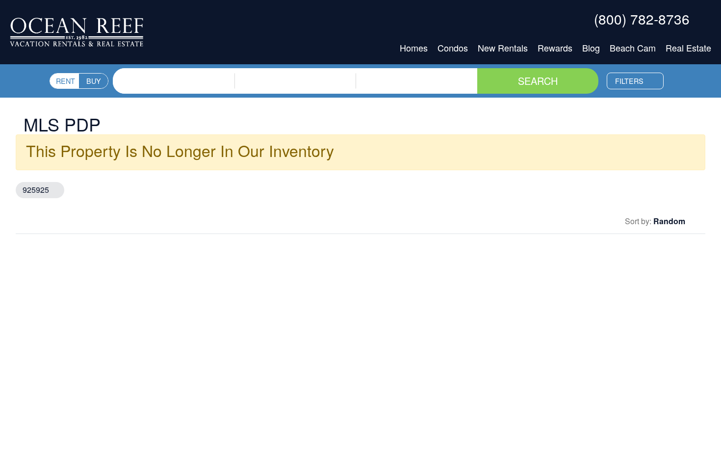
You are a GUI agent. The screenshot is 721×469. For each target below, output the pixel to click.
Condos (453, 47)
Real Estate (688, 47)
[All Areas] (295, 74)
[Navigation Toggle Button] (703, 18)
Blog (591, 47)
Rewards (555, 47)
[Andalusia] (295, 98)
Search (538, 81)
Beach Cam (633, 47)
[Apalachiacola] (295, 110)
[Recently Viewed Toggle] (557, 18)
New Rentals (503, 47)
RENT (65, 81)
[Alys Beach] (295, 86)
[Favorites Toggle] (578, 18)
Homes (414, 47)
